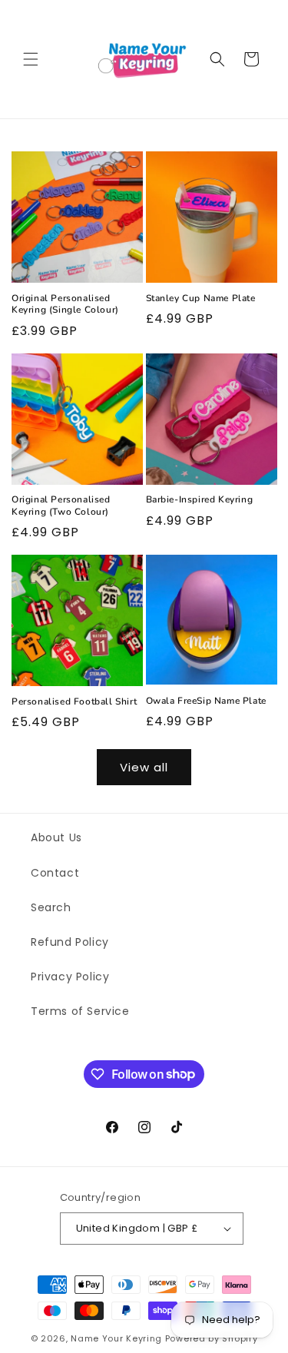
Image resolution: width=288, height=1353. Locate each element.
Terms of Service (80, 1011)
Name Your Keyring (116, 1338)
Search (51, 907)
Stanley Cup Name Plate (201, 298)
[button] (31, 59)
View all (144, 767)
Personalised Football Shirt (74, 702)
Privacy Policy (70, 976)
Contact (55, 872)
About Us (56, 837)
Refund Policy (70, 942)
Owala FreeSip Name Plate (206, 701)
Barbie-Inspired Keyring (199, 500)
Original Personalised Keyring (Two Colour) (61, 506)
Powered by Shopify (211, 1338)
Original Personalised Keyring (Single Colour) (65, 305)
